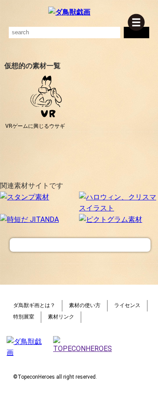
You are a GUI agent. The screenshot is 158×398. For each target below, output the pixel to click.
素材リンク (61, 317)
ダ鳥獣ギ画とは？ (34, 305)
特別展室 (23, 317)
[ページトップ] (80, 245)
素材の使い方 (85, 305)
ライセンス (127, 305)
